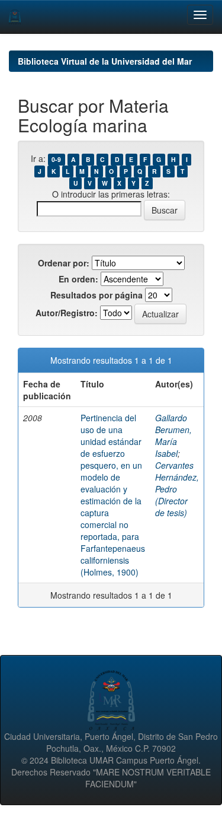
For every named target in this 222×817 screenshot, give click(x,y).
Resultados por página (96, 295)
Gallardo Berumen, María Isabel (173, 435)
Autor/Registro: (67, 313)
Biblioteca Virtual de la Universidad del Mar (105, 61)
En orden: (78, 279)
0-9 (56, 159)
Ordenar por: (63, 263)
